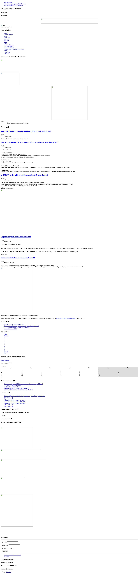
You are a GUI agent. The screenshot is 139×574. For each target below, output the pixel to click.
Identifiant (4, 542)
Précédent (6, 335)
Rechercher (3, 569)
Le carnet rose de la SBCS (10, 329)
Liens (5, 42)
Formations (7, 37)
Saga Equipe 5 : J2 (8, 397)
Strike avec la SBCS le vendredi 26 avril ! (18, 258)
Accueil (6, 33)
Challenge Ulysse (8, 34)
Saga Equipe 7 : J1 (8, 406)
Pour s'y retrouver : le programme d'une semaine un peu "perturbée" (29, 142)
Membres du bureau (9, 45)
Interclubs (6, 40)
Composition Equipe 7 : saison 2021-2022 (14, 403)
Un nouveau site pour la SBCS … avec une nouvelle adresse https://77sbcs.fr (23, 384)
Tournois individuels (9, 47)
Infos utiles (6, 39)
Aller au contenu (8, 2)
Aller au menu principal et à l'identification (14, 4)
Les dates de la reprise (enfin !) (11, 387)
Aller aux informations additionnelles (13, 5)
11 (4, 346)
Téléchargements (8, 46)
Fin (5, 353)
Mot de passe (5, 545)
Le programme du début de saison (12, 385)
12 (4, 347)
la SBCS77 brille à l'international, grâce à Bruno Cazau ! (24, 175)
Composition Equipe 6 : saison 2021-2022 (14, 401)
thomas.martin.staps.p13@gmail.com (65, 318)
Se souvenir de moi (7, 548)
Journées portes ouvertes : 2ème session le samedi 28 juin (18, 389)
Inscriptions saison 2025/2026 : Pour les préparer (16, 388)
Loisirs (5, 43)
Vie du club (7, 52)
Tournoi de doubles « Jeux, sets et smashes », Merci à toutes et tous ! (21, 326)
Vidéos (5, 50)
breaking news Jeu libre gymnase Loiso (14, 324)
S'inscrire (6, 556)
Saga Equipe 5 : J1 (8, 399)
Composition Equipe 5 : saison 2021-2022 (14, 400)
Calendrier (6, 53)
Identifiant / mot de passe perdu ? (12, 555)
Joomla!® (8, 572)
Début (5, 334)
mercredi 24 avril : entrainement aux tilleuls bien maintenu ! (26, 131)
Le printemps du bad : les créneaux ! (16, 237)
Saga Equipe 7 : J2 (8, 404)
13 (4, 349)
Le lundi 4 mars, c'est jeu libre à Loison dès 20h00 (16, 327)
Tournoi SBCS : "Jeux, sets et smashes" (14, 49)
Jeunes (5, 36)
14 (4, 350)
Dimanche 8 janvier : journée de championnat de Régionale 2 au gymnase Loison (24, 396)
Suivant (6, 351)
